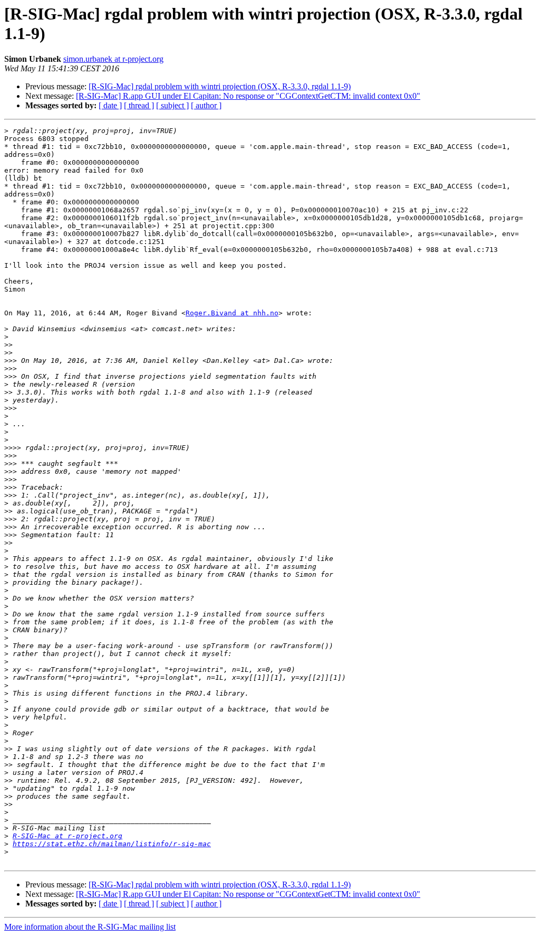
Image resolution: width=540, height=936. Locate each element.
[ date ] (110, 105)
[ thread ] (139, 105)
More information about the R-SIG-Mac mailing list (90, 926)
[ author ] (206, 105)
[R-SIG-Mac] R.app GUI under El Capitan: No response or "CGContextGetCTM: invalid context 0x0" (248, 95)
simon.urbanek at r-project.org (113, 58)
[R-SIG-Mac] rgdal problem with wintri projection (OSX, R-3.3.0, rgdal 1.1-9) (220, 86)
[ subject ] (172, 105)
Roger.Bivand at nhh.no (232, 313)
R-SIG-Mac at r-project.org (67, 836)
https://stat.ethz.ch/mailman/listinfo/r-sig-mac (112, 844)
